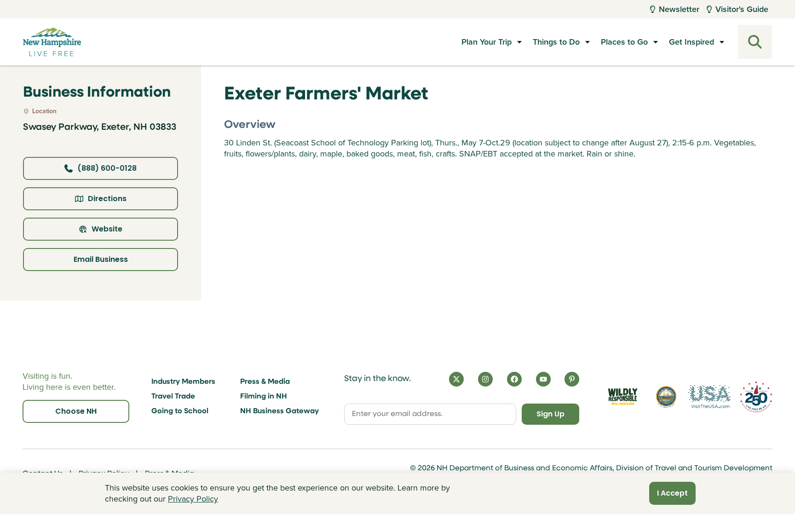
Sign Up (550, 414)
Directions (107, 198)
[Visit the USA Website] (709, 396)
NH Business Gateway (279, 411)
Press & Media (265, 382)
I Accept (672, 493)
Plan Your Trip (486, 42)
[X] (456, 379)
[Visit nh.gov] (666, 397)
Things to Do (556, 42)
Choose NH (76, 411)
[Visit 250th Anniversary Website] (756, 397)
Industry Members (183, 382)
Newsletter (679, 9)
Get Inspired (691, 42)
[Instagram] (485, 379)
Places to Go (624, 42)
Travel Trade (173, 396)
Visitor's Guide (741, 9)
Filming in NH (263, 396)
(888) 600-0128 (107, 168)
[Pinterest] (572, 379)
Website (107, 229)
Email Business (101, 259)
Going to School (179, 411)
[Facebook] (514, 379)
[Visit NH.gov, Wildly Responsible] (622, 396)
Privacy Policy (193, 499)
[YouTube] (543, 379)
